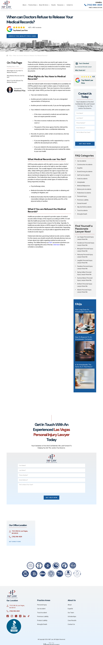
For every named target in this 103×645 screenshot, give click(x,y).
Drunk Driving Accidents (84, 171)
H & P (50, 242)
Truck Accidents (82, 210)
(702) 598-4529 (94, 5)
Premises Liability (82, 200)
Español (99, 2)
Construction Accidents (84, 164)
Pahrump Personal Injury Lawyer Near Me (85, 256)
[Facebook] (8, 616)
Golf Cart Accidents (83, 175)
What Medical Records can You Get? (15, 76)
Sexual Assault (82, 203)
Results (53, 5)
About (24, 5)
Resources (60, 5)
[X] (16, 616)
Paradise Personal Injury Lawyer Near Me (85, 267)
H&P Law (50, 639)
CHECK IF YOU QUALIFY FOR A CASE (22, 36)
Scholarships (72, 616)
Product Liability (42, 620)
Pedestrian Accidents (84, 193)
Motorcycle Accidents (84, 189)
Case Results (72, 620)
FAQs (10, 55)
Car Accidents (81, 161)
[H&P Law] (6, 5)
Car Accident (41, 608)
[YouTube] (20, 616)
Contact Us (70, 5)
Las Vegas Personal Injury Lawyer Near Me (85, 238)
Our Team (71, 612)
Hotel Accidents (82, 178)
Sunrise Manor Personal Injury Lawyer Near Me (84, 279)
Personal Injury (82, 196)
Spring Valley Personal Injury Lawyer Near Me (84, 273)
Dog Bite (79, 168)
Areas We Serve (43, 5)
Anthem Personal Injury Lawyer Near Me (84, 285)
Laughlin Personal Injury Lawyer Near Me (84, 262)
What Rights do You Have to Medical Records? (15, 71)
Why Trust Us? (80, 70)
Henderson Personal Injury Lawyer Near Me (85, 244)
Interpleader (81, 182)
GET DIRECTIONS (15, 541)
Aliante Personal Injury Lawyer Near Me (84, 291)
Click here (56, 245)
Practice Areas (32, 5)
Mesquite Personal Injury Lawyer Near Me (85, 250)
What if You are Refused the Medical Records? (15, 81)
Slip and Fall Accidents (84, 207)
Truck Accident (42, 612)
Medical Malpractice (83, 186)
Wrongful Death (82, 214)
